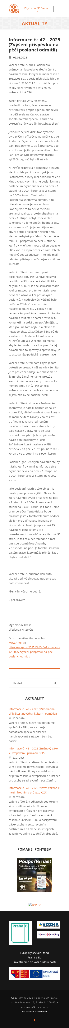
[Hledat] (55, 683)
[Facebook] (34, 1020)
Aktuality (34, 698)
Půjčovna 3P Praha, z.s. (36, 9)
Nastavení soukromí (34, 1011)
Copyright (17, 997)
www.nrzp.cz (17, 643)
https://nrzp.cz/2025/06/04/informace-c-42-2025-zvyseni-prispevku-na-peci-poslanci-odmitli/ (34, 651)
